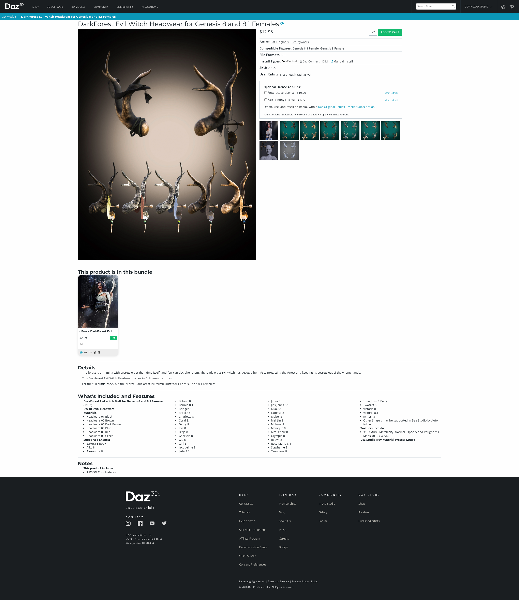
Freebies (363, 512)
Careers (284, 538)
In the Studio (327, 503)
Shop (35, 7)
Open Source (247, 556)
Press (282, 530)
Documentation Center (253, 547)
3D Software (55, 7)
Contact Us (246, 503)
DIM (325, 61)
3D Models (78, 7)
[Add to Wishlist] (373, 32)
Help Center (247, 521)
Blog (281, 512)
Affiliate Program (249, 538)
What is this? (391, 92)
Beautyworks (300, 42)
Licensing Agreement (252, 581)
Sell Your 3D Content (252, 530)
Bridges (283, 547)
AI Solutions (150, 7)
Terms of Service (278, 581)
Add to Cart (390, 32)
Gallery (323, 512)
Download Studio (477, 6)
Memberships (125, 7)
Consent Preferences (252, 564)
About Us (285, 521)
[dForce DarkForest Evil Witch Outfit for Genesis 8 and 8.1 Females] (98, 301)
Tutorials (244, 512)
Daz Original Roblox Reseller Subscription (346, 107)
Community (100, 7)
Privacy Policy (300, 581)
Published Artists (369, 521)
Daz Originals (279, 42)
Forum (323, 521)
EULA (314, 581)
